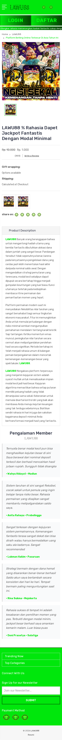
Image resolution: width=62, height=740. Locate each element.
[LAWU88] (51, 8)
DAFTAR (46, 20)
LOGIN (15, 20)
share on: (8, 214)
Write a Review (31, 156)
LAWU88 (11, 239)
